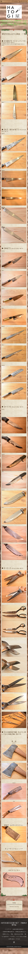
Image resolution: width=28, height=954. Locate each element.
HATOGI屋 (11, 946)
